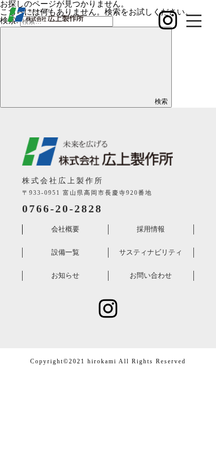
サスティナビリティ (150, 252)
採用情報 (151, 229)
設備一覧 (65, 252)
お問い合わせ (151, 275)
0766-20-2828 (62, 208)
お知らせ (65, 275)
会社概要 (65, 229)
